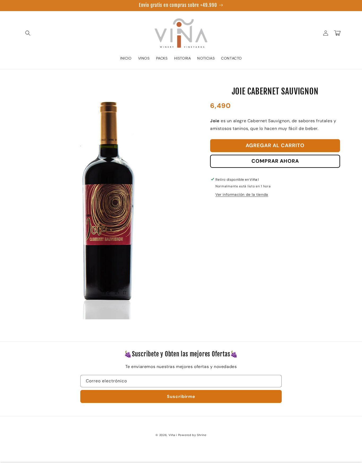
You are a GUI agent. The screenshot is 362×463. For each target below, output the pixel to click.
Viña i (173, 435)
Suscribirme (181, 396)
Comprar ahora (275, 160)
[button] (28, 33)
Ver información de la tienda (241, 194)
